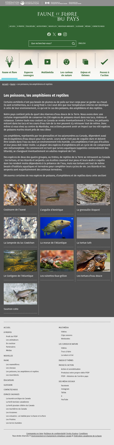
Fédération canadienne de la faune (88, 436)
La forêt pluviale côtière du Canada (20, 405)
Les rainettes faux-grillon (53, 275)
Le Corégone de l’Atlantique (18, 275)
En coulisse (10, 343)
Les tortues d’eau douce (89, 275)
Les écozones (11, 412)
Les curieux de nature (66, 74)
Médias (9, 350)
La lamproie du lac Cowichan (19, 242)
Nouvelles (53, 26)
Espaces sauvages (28, 74)
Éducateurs (30, 26)
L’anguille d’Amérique (51, 209)
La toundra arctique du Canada (18, 399)
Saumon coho (11, 309)
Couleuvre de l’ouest (15, 209)
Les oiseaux (11, 368)
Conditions (83, 434)
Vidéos (64, 332)
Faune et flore (9, 72)
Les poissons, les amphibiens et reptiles (22, 371)
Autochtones (42, 26)
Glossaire (80, 26)
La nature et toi (67, 355)
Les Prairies (11, 419)
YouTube (64, 400)
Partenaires (10, 347)
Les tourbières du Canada (16, 409)
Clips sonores (66, 335)
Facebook (65, 386)
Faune (12, 84)
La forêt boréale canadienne (17, 402)
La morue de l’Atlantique (53, 242)
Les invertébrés (12, 375)
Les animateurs (12, 340)
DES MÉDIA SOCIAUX (67, 381)
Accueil (12, 26)
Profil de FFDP (12, 336)
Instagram (65, 389)
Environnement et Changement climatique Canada (51, 436)
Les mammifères (12, 365)
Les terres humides (14, 423)
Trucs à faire (66, 352)
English (82, 43)
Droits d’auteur (72, 434)
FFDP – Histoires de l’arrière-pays (74, 376)
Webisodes (65, 339)
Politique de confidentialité (55, 434)
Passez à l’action (104, 74)
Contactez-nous (98, 26)
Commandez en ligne (34, 434)
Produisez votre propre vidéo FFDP (75, 373)
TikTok (63, 393)
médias (88, 26)
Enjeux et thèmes (85, 74)
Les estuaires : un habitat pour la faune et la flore (26, 416)
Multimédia (47, 72)
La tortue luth (84, 242)
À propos (20, 26)
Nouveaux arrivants (66, 26)
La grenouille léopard (88, 209)
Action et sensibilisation (70, 369)
